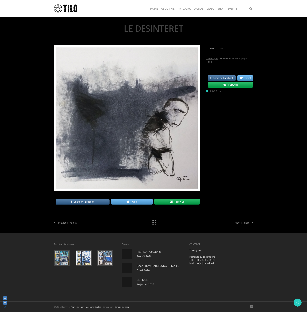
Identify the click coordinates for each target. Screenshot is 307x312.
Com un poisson (121, 307)
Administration (77, 307)
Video (210, 8)
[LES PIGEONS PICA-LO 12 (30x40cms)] (107, 258)
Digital (198, 8)
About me (167, 8)
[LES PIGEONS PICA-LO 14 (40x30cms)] (64, 258)
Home (154, 8)
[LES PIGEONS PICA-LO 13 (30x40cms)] (86, 258)
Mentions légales (93, 307)
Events (232, 8)
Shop (221, 8)
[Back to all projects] (153, 221)
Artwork (184, 8)
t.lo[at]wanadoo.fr (205, 263)
